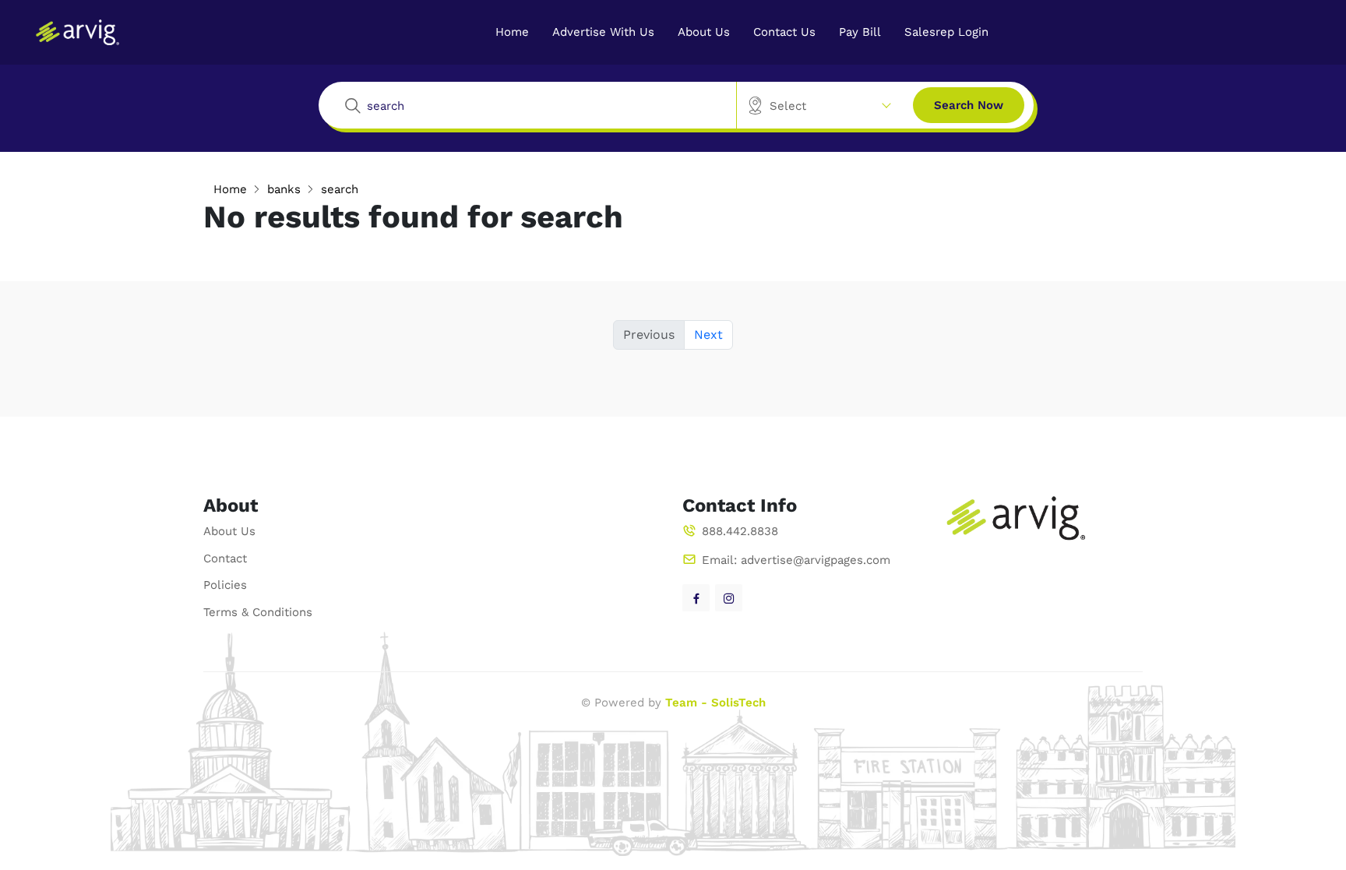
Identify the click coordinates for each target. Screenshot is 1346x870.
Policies (225, 585)
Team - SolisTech (715, 703)
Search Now (968, 105)
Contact (225, 558)
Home (512, 32)
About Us (704, 32)
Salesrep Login (946, 32)
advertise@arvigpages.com (815, 560)
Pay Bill (860, 32)
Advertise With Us (603, 32)
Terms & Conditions (257, 612)
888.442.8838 (740, 531)
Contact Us (784, 32)
